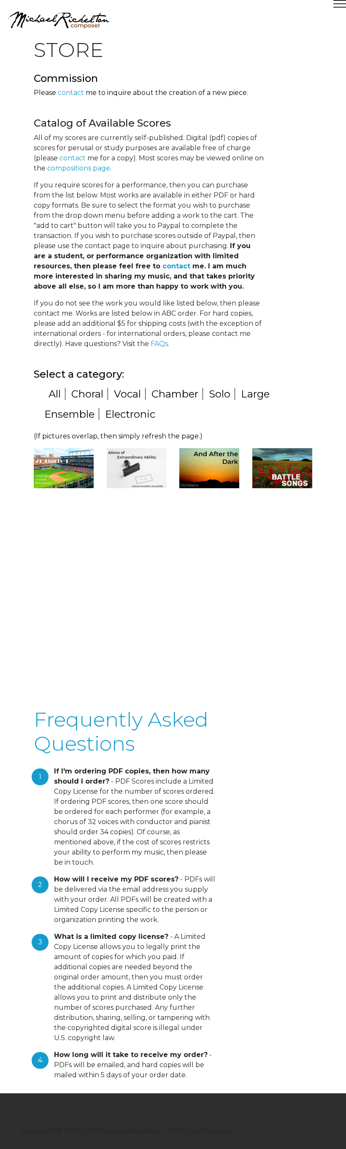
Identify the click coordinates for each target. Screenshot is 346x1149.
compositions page (78, 168)
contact (71, 93)
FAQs (159, 344)
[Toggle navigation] (173, 7)
